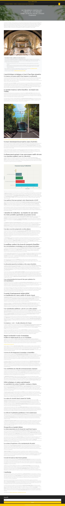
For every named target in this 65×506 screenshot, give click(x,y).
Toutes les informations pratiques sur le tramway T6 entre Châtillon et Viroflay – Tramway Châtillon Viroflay (20, 139)
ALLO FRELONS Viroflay (33, 68)
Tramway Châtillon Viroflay (32, 1)
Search (32, 502)
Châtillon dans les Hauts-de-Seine (19, 70)
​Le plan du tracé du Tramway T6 (9, 344)
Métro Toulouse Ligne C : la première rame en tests (18, 492)
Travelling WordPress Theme (30, 504)
